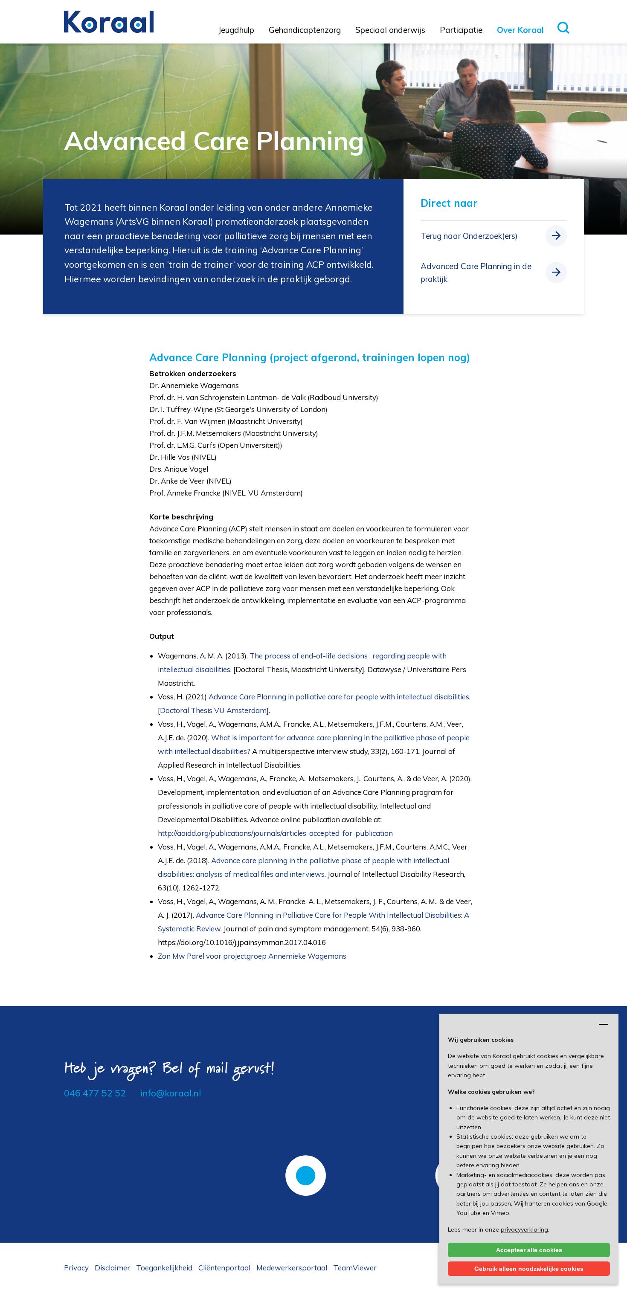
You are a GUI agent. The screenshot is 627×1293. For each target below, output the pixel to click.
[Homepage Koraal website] (109, 21)
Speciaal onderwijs (390, 30)
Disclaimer (112, 1267)
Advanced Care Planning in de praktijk (476, 272)
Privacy (76, 1267)
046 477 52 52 (95, 1093)
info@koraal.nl (170, 1093)
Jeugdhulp (236, 30)
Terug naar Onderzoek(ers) (469, 236)
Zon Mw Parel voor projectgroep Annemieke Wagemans (252, 955)
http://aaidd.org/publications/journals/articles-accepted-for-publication (276, 833)
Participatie (461, 30)
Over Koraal (520, 30)
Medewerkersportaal (291, 1267)
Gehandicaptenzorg (305, 30)
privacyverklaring (524, 1229)
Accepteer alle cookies (529, 1250)
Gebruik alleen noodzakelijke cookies (528, 1268)
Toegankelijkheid (164, 1267)
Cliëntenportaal (224, 1267)
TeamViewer (355, 1267)
